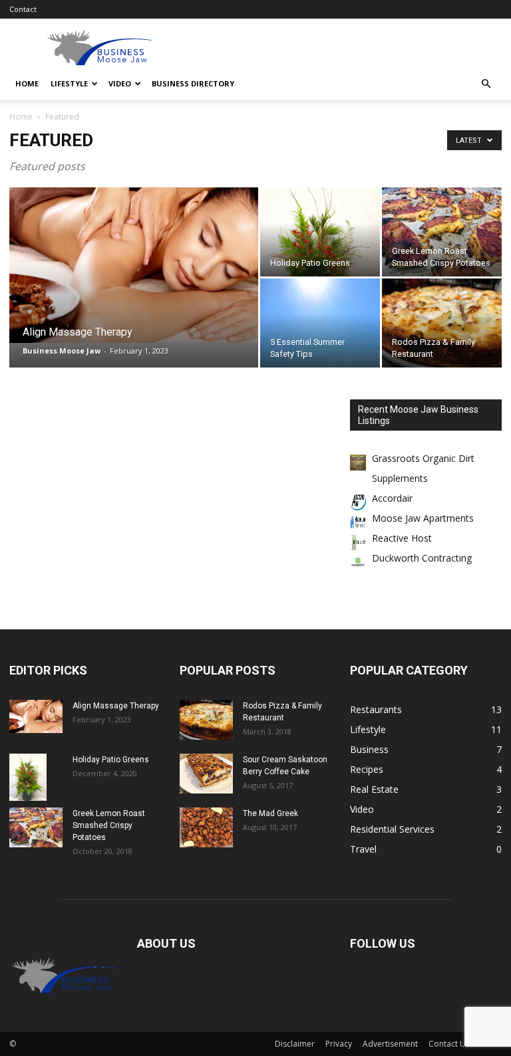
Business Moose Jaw (61, 351)
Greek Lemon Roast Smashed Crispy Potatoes (109, 825)
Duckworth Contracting (422, 558)
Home (27, 83)
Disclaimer (295, 1043)
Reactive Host (402, 538)
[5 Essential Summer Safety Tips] (320, 358)
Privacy (338, 1043)
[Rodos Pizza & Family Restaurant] (442, 323)
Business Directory (193, 83)
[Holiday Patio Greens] (320, 262)
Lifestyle (69, 83)
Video (119, 83)
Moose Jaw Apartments (423, 518)
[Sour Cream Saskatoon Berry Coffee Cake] (206, 773)
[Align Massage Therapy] (133, 265)
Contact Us (449, 1043)
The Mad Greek (270, 813)
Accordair (392, 498)
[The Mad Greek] (206, 827)
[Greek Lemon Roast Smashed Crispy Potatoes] (442, 232)
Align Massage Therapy (116, 705)
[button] (486, 84)
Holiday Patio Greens (111, 759)
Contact (23, 9)
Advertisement (390, 1043)
